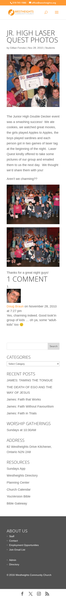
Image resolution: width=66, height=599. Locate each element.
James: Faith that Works (24, 399)
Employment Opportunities (24, 545)
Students (50, 47)
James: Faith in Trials (22, 413)
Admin (12, 560)
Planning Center (18, 482)
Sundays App (16, 468)
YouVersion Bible (18, 496)
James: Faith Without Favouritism (30, 406)
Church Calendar (19, 489)
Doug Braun (15, 306)
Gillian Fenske (18, 47)
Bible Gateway (17, 503)
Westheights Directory (22, 475)
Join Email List (17, 549)
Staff (11, 536)
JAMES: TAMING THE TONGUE (30, 380)
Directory (14, 564)
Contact (13, 540)
